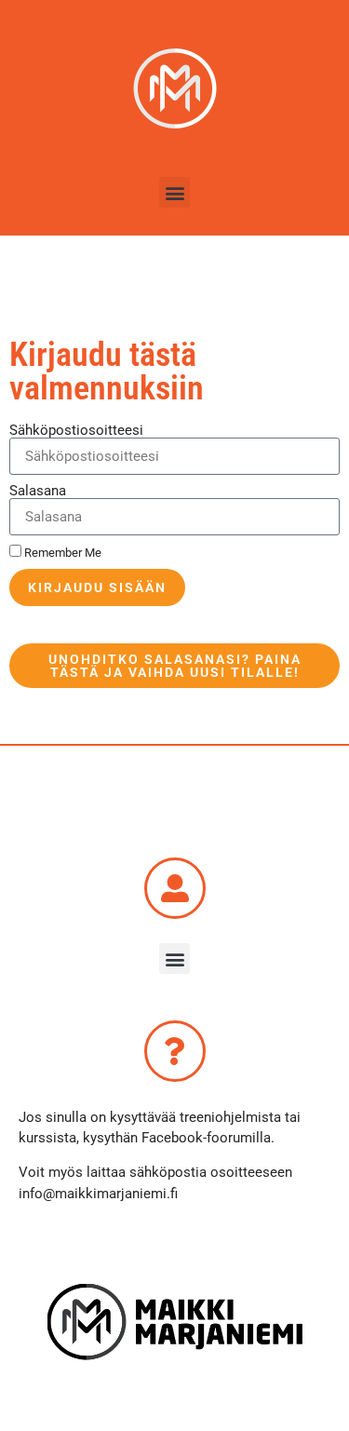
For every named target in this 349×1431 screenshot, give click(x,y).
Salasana (37, 491)
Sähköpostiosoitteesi (76, 431)
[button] (174, 192)
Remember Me (61, 553)
